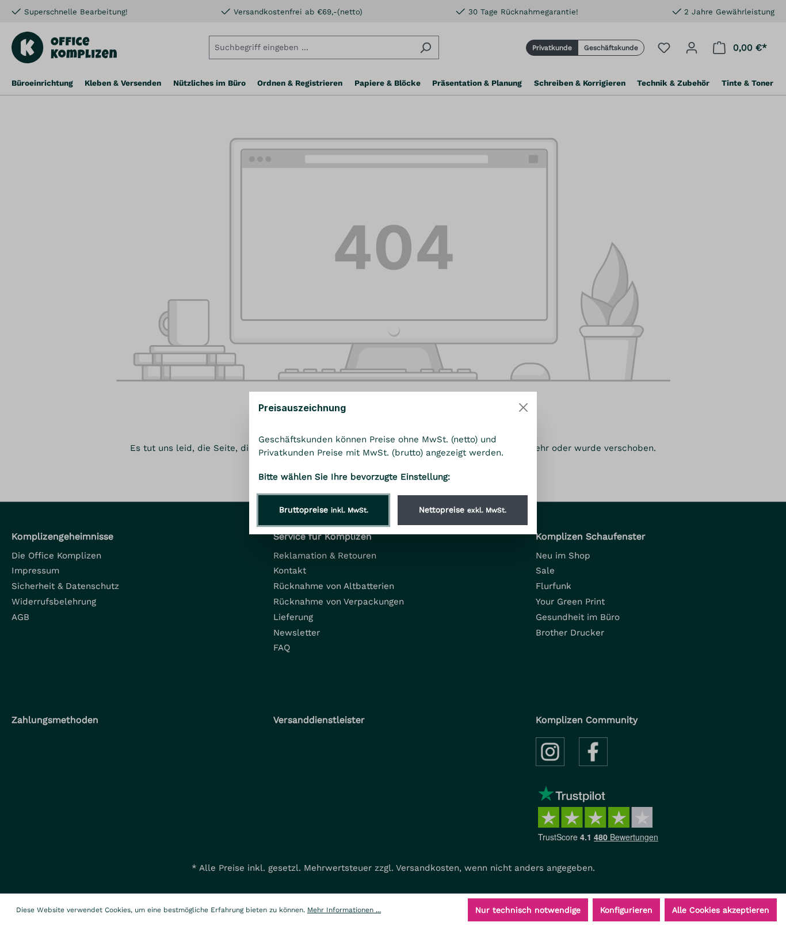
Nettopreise (462, 509)
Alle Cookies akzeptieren (720, 909)
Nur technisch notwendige (528, 909)
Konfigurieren (626, 909)
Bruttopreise (323, 509)
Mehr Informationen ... (344, 910)
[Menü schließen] (523, 407)
